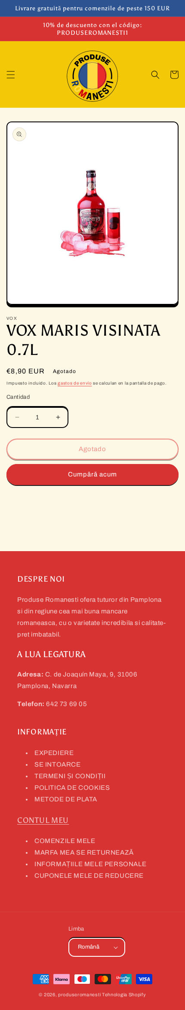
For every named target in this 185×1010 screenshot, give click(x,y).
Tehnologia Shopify (124, 994)
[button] (10, 74)
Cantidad (18, 397)
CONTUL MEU (43, 820)
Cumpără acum (92, 474)
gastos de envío (75, 383)
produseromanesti (79, 994)
